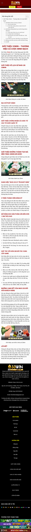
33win (8, 52)
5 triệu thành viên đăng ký (14, 34)
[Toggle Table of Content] (26, 16)
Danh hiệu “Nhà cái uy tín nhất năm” (16, 32)
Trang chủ (4, 11)
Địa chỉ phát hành (12, 24)
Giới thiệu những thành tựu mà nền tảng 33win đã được (16, 29)
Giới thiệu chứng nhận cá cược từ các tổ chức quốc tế (17, 26)
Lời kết (7, 42)
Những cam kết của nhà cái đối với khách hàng (17, 40)
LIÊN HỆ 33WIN (16, 495)
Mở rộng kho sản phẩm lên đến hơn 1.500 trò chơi (17, 36)
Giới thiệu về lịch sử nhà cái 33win (14, 22)
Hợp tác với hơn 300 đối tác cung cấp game (18, 38)
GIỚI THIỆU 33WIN (15, 464)
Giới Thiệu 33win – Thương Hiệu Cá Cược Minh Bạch (15, 20)
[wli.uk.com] (15, 3)
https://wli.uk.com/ (18, 382)
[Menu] (2, 3)
